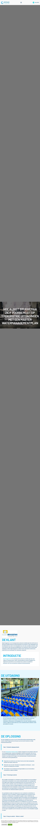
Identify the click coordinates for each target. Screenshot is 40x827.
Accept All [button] (10, 824)
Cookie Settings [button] (4, 824)
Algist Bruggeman (6, 658)
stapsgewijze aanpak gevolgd (12, 751)
